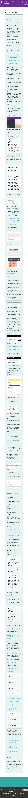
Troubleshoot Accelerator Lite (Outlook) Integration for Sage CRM (13, 637)
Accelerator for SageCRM (9, 2)
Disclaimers (13, 795)
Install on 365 (16, 48)
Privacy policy (6, 793)
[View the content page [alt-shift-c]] (8, 19)
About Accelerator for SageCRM (17, 793)
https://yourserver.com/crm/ (13, 346)
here (12, 84)
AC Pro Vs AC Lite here (12, 51)
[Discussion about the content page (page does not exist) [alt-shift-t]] (11, 19)
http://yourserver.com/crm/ (13, 349)
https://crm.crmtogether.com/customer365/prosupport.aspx (14, 442)
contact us (15, 110)
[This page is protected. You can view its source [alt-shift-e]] (17, 22)
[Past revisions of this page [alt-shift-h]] (20, 22)
